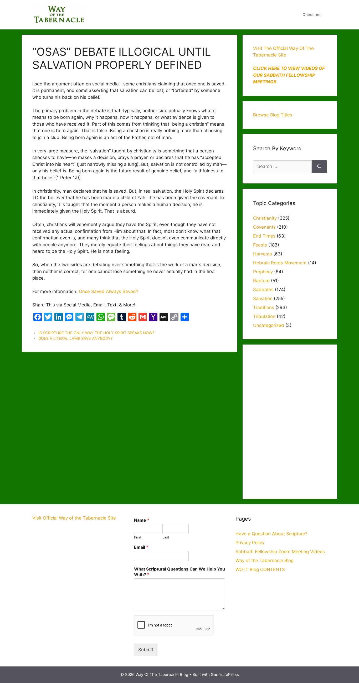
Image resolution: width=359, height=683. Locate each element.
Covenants (264, 227)
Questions (311, 14)
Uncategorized (268, 325)
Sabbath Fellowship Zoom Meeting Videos (280, 551)
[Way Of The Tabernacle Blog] (58, 14)
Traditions (263, 307)
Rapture (261, 280)
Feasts (260, 245)
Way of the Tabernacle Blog (264, 560)
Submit (145, 649)
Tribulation (264, 316)
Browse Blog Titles (272, 114)
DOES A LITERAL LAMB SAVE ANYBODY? (75, 338)
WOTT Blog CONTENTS (260, 569)
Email (141, 547)
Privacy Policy (249, 542)
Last (165, 537)
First (137, 537)
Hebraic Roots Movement (280, 262)
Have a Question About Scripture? (271, 533)
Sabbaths (263, 289)
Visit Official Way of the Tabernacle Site (74, 518)
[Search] (319, 166)
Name (141, 520)
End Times (264, 236)
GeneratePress (225, 674)
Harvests (262, 253)
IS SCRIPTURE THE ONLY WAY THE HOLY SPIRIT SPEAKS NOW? (96, 333)
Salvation (263, 298)
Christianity (265, 218)
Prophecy (263, 271)
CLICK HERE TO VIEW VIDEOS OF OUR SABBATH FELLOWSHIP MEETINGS (289, 75)
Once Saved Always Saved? (108, 291)
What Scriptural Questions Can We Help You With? (179, 571)
